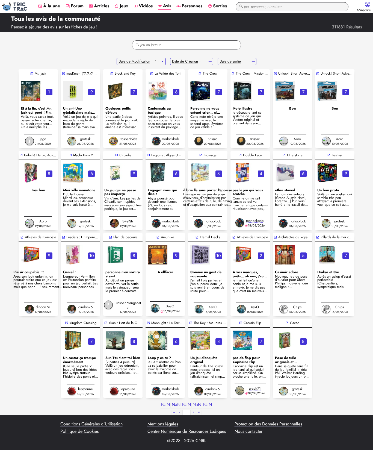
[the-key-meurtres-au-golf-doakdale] (200, 340)
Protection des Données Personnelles (268, 424)
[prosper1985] (113, 141)
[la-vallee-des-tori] (157, 91)
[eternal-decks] (200, 254)
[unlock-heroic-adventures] (30, 173)
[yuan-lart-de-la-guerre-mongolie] (115, 340)
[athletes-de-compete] (30, 254)
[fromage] (200, 173)
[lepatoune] (71, 391)
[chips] (283, 309)
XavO (170, 306)
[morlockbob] (156, 141)
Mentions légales (162, 424)
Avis (164, 6)
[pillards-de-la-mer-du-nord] (327, 254)
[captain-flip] (242, 340)
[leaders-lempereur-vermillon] (73, 254)
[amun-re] (157, 254)
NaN (165, 404)
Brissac (212, 139)
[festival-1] (327, 173)
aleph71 (255, 388)
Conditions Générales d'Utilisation (91, 424)
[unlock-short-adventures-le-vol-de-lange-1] (327, 91)
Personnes (189, 6)
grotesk (85, 139)
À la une (49, 6)
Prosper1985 (128, 139)
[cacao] (285, 340)
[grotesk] (71, 141)
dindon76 (43, 307)
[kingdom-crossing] (73, 340)
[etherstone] (285, 173)
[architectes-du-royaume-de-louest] (285, 254)
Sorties (217, 6)
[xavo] (155, 308)
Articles (99, 6)
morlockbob (170, 139)
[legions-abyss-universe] (157, 173)
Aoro (297, 139)
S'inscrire (364, 10)
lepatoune (85, 389)
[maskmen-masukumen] (73, 91)
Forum (75, 6)
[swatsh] (114, 223)
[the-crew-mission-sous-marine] (242, 91)
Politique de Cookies (79, 431)
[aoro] (283, 141)
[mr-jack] (30, 91)
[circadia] (115, 173)
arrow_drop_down (162, 61)
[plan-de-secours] (115, 254)
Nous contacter (248, 431)
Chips (297, 307)
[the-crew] (200, 91)
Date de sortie (230, 61)
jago (43, 139)
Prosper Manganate (127, 305)
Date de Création (185, 61)
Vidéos (143, 6)
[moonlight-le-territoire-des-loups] (157, 340)
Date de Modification (134, 61)
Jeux (121, 6)
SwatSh (127, 221)
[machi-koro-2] (73, 173)
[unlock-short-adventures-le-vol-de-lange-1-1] (285, 91)
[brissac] (198, 141)
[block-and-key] (115, 91)
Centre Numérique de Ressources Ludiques (186, 431)
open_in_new (32, 74)
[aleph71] (239, 390)
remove (210, 61)
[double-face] (242, 173)
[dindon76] (29, 309)
